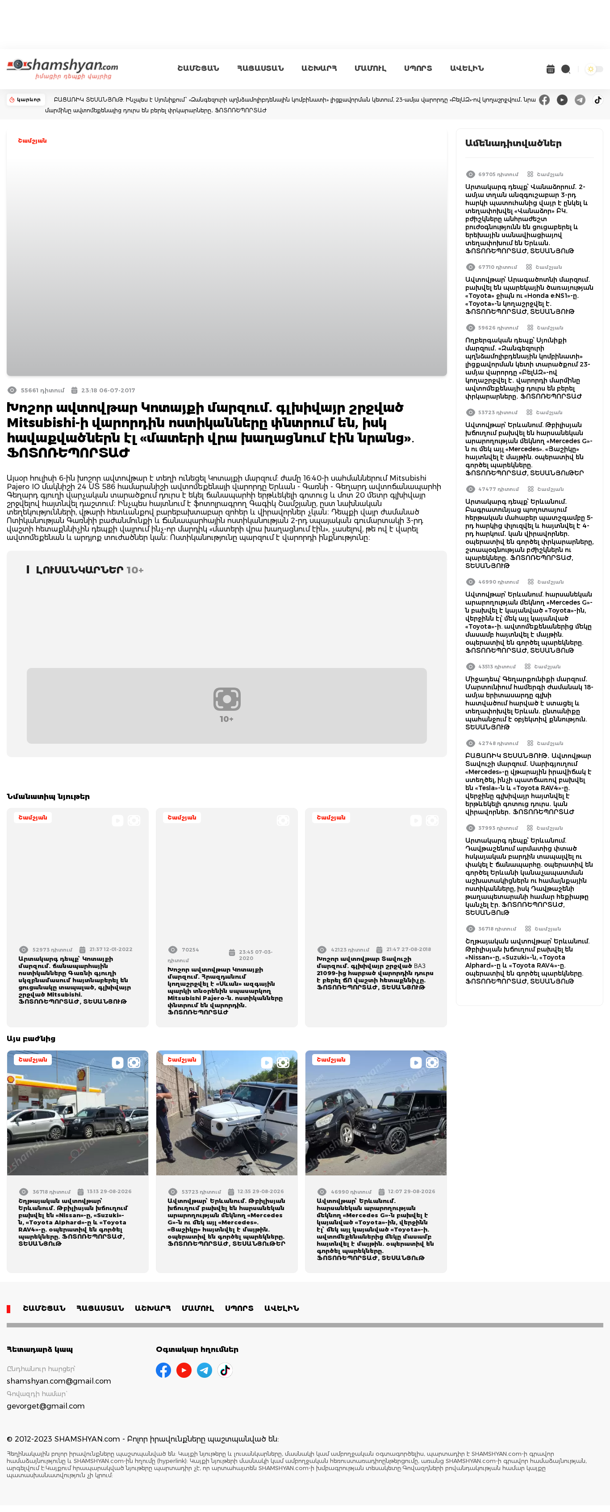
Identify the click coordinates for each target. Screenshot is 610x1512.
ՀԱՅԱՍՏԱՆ (260, 68)
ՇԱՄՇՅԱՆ (198, 68)
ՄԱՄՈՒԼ (370, 68)
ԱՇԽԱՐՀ (319, 68)
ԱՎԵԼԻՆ (467, 68)
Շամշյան (32, 140)
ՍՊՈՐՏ (418, 68)
